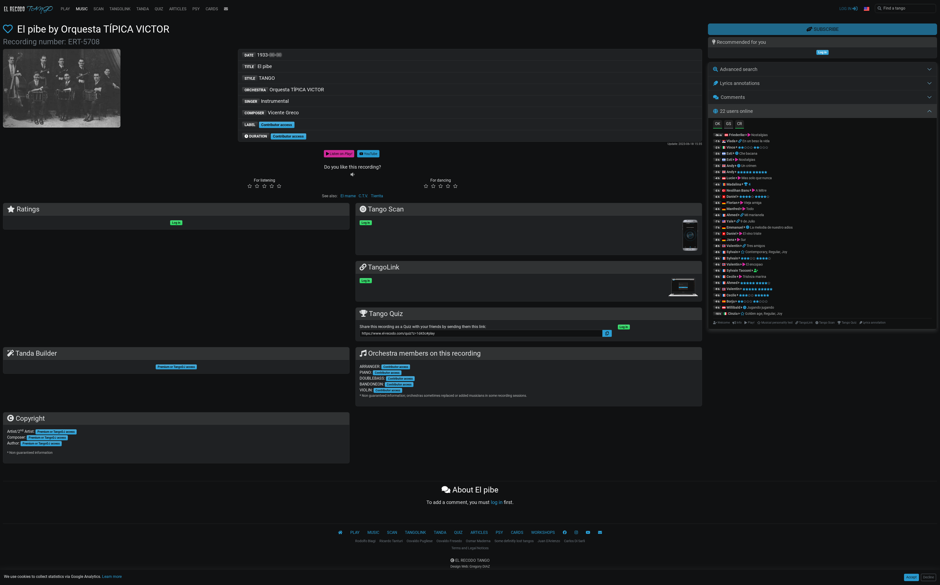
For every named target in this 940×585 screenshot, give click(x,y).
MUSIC (82, 9)
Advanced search (738, 69)
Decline (928, 577)
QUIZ (159, 9)
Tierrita (377, 196)
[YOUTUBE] (588, 533)
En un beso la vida (756, 141)
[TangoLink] (740, 141)
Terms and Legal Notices (470, 548)
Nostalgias (759, 135)
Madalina (734, 184)
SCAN (99, 9)
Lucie (731, 178)
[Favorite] (9, 29)
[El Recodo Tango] (340, 533)
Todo (749, 209)
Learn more (112, 576)
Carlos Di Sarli (574, 541)
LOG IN (845, 8)
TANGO (260, 78)
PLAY (65, 9)
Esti (729, 153)
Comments (733, 97)
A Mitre (760, 190)
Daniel (732, 197)
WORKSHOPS (543, 532)
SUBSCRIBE (825, 29)
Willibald (734, 307)
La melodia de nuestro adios (771, 227)
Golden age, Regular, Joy (763, 314)
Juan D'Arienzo (549, 541)
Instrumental (267, 101)
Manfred (733, 209)
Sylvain (732, 252)
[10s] (352, 174)
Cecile (731, 277)
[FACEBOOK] (565, 533)
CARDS (212, 9)
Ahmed (732, 215)
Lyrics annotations (740, 83)
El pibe (258, 66)
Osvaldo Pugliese (420, 541)
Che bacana (748, 153)
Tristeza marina (754, 277)
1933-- (263, 55)
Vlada (731, 141)
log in (497, 502)
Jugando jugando (760, 307)
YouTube (370, 154)
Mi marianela (754, 215)
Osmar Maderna (478, 541)
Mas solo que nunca (756, 178)
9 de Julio (747, 221)
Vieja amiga (752, 203)
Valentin (733, 246)
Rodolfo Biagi (365, 541)
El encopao (754, 264)
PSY (196, 9)
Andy (730, 166)
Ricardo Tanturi (391, 541)
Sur (743, 240)
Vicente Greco (272, 113)
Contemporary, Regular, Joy (766, 252)
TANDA (142, 9)
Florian (732, 203)
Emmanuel (735, 227)
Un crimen (748, 166)
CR (739, 123)
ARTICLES (178, 9)
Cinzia (733, 314)
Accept (911, 577)
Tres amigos (756, 246)
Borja (731, 301)
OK (717, 123)
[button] (866, 9)
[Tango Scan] (737, 153)
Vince (731, 147)
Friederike (737, 135)
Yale (730, 221)
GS (728, 123)
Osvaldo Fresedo (449, 541)
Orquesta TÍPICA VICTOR (284, 90)
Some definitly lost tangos (514, 541)
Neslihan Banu (738, 190)
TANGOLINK (119, 9)
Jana (730, 240)
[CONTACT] (226, 9)
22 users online (736, 111)
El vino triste (751, 233)
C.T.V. (363, 196)
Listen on (340, 154)
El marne (348, 196)
